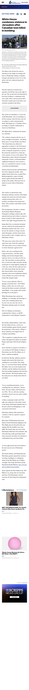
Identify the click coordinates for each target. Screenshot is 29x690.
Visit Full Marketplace (22, 490)
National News (8, 14)
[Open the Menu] (2, 2)
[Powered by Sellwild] (24, 582)
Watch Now (24, 2)
